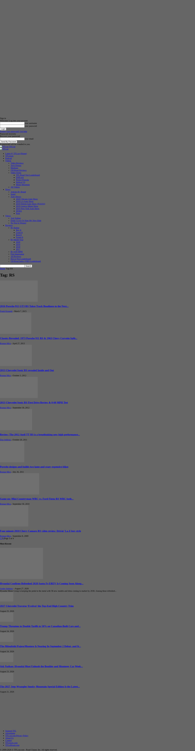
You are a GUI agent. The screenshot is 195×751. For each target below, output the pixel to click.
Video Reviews (17, 163)
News (7, 189)
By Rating (15, 228)
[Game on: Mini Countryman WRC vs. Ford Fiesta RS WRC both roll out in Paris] (19, 494)
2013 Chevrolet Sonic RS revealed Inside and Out (27, 370)
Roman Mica (5, 343)
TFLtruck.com (11, 743)
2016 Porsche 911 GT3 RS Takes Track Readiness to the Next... (34, 306)
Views (8, 216)
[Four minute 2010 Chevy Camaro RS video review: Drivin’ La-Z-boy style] (14, 526)
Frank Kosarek (6, 311)
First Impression (17, 254)
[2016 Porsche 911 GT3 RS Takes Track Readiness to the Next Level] (19, 301)
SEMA (19, 211)
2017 (18, 249)
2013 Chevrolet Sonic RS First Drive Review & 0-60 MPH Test (34, 402)
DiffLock (20, 177)
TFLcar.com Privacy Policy (16, 736)
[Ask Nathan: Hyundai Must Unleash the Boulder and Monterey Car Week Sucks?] (6, 661)
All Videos (15, 187)
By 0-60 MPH (17, 252)
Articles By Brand (18, 192)
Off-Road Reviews (19, 170)
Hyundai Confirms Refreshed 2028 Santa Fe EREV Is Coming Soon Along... (41, 583)
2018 (18, 247)
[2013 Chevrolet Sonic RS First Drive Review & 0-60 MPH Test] (19, 397)
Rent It (19, 235)
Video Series (16, 173)
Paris (18, 213)
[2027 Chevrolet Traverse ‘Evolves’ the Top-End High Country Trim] (6, 601)
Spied (13, 194)
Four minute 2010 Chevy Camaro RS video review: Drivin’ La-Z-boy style (40, 531)
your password (31, 126)
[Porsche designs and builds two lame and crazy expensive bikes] (12, 461)
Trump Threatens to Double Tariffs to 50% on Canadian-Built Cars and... (40, 626)
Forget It (19, 237)
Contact (8, 740)
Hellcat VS (20, 182)
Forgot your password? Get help (13, 131)
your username (31, 123)
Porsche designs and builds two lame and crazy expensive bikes (34, 466)
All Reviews (16, 256)
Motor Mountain (23, 185)
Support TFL (10, 731)
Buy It (18, 230)
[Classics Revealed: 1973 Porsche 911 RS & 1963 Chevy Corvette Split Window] (15, 333)
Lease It (19, 232)
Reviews (9, 225)
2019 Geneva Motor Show (27, 206)
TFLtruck (9, 156)
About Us (9, 738)
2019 (18, 244)
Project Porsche (22, 180)
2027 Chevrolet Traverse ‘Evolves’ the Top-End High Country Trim (37, 606)
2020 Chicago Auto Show (27, 199)
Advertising (10, 733)
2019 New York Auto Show (27, 208)
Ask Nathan (16, 218)
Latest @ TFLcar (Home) (16, 153)
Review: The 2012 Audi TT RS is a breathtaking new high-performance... (40, 434)
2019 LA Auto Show (25, 201)
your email (29, 139)
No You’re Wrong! (18, 223)
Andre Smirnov (6, 588)
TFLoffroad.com (12, 745)
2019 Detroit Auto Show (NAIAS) (30, 204)
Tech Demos (16, 165)
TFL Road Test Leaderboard (28, 175)
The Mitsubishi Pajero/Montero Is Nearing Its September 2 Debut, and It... (40, 646)
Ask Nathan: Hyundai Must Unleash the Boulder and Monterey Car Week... (41, 666)
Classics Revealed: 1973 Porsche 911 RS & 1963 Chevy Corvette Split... (38, 338)
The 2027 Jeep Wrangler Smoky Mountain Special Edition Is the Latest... (40, 686)
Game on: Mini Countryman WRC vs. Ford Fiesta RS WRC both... (37, 498)
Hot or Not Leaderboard (21, 259)
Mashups (14, 168)
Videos (8, 161)
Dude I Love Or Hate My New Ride (26, 220)
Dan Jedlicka (5, 440)
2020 (18, 242)
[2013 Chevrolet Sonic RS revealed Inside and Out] (16, 365)
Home (2, 268)
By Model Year (17, 240)
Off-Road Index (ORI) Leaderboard (26, 261)
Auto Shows (16, 196)
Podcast (8, 158)
